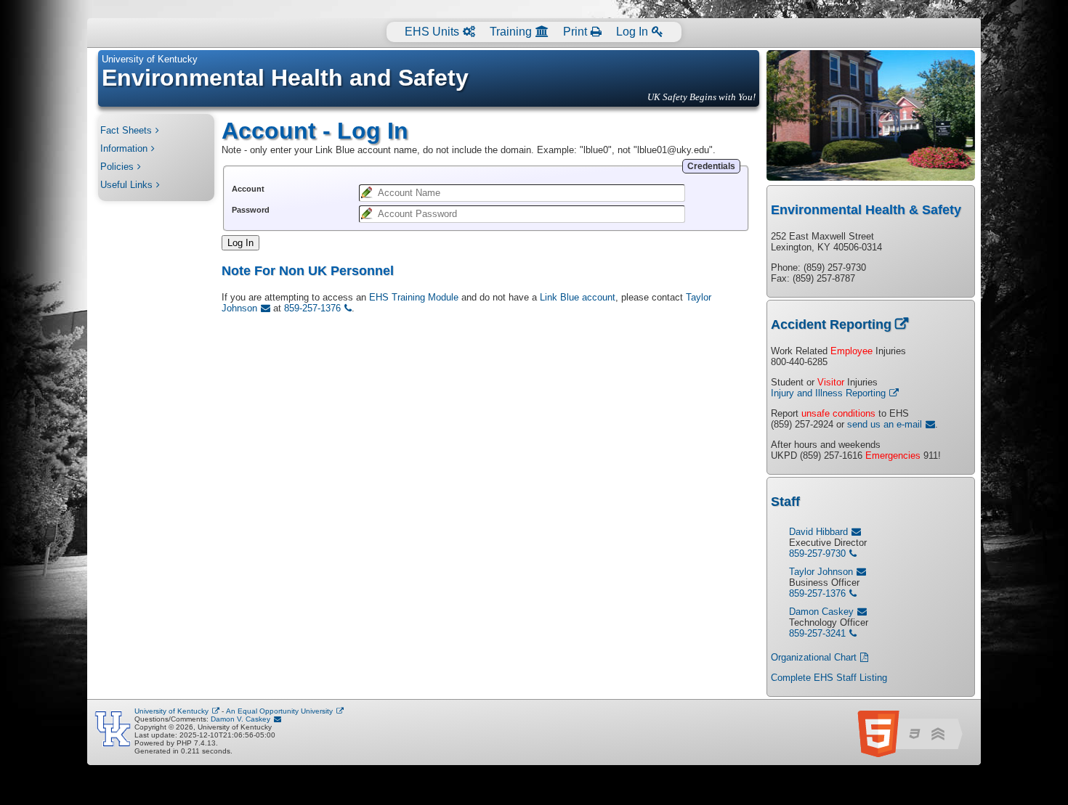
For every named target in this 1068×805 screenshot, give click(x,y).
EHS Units (432, 31)
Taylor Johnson (821, 571)
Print (575, 31)
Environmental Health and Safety (285, 78)
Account (248, 188)
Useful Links (126, 184)
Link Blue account (577, 297)
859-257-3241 (817, 633)
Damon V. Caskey (240, 719)
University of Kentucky (150, 59)
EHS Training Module (413, 297)
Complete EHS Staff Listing (829, 677)
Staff (785, 501)
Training (511, 31)
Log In (632, 31)
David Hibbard (818, 531)
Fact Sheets (126, 130)
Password (251, 209)
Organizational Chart (814, 657)
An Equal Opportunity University (279, 711)
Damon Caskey (821, 611)
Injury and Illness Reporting (828, 393)
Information (123, 148)
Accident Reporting (831, 324)
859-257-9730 (817, 553)
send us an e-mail (884, 424)
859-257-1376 (312, 308)
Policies (117, 166)
